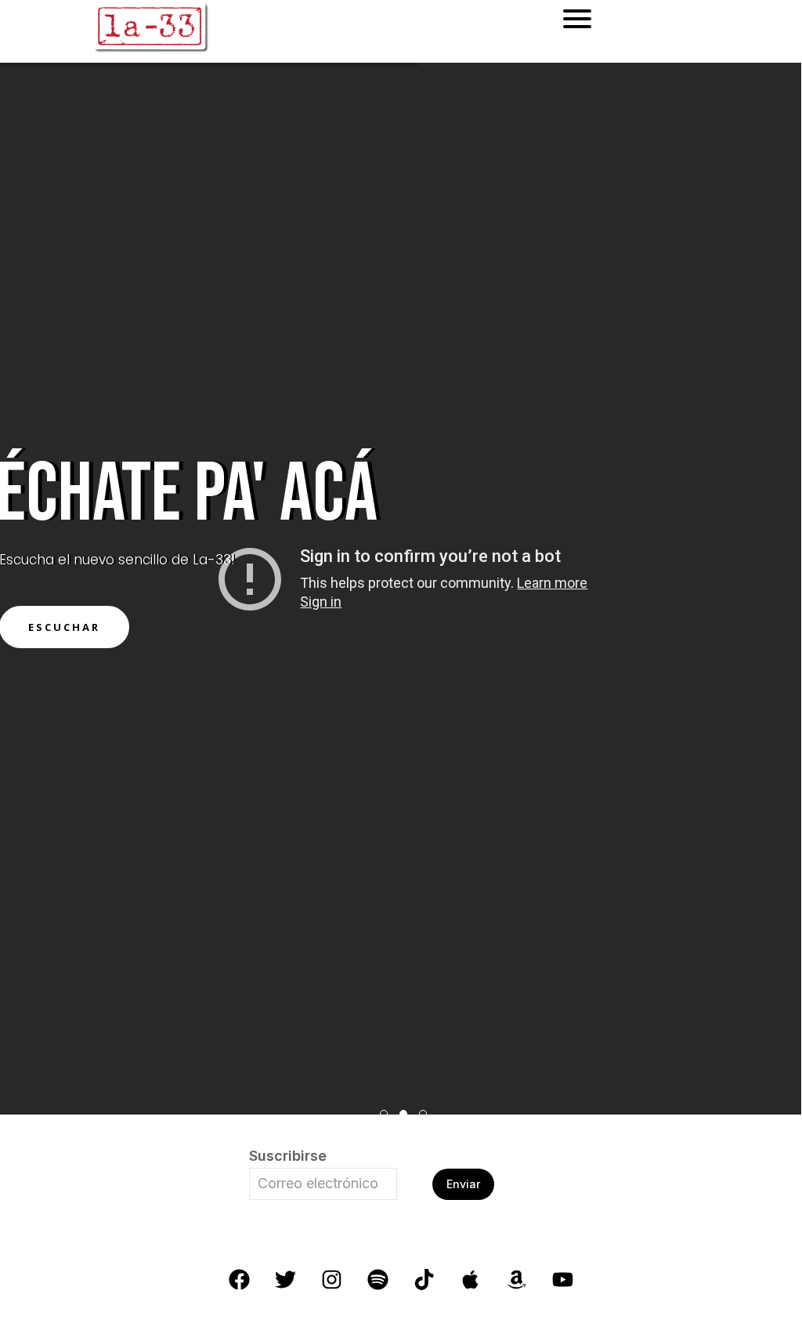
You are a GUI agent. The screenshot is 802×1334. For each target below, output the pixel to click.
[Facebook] (240, 1280)
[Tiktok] (424, 1280)
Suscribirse (288, 1155)
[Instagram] (332, 1280)
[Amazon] (517, 1280)
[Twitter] (286, 1280)
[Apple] (471, 1280)
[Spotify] (378, 1280)
